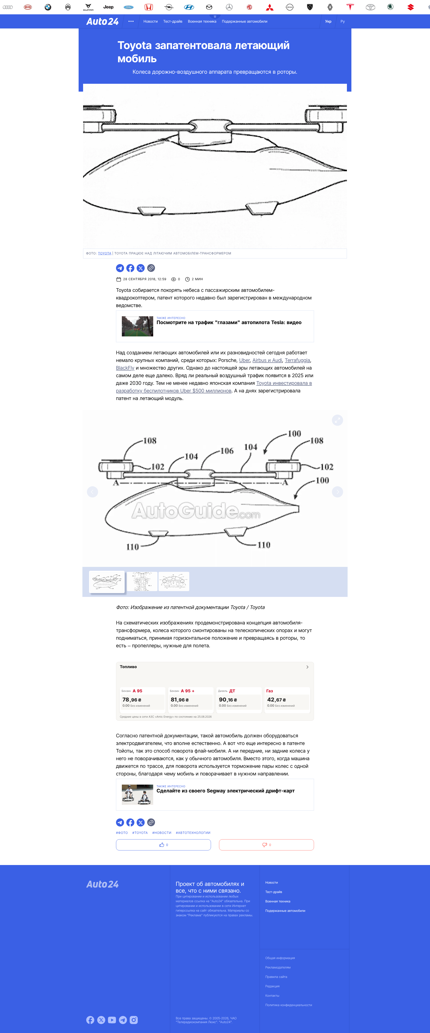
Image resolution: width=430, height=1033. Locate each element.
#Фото (122, 833)
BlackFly (125, 368)
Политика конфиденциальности (288, 1005)
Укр (328, 21)
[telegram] (120, 268)
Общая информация (280, 958)
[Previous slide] (92, 491)
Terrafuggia (297, 360)
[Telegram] (123, 1020)
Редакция (272, 986)
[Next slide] (337, 491)
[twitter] (141, 268)
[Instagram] (134, 1020)
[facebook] (130, 268)
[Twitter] (101, 1020)
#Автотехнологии (193, 833)
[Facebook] (90, 1020)
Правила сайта (276, 977)
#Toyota (140, 833)
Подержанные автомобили (244, 21)
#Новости (162, 833)
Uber (244, 360)
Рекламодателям (278, 967)
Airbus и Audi (267, 360)
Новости (151, 21)
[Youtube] (112, 1020)
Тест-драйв (172, 21)
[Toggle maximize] (337, 420)
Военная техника (202, 21)
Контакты (272, 996)
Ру (343, 21)
